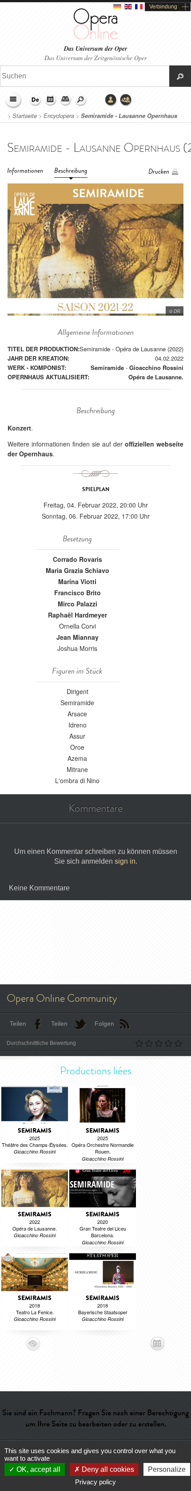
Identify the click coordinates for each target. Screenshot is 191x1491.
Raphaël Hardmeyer (77, 614)
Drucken (158, 171)
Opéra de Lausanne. (155, 377)
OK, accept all (37, 1469)
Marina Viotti (77, 581)
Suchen (81, 100)
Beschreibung (71, 170)
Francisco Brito (77, 592)
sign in (125, 861)
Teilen (18, 1023)
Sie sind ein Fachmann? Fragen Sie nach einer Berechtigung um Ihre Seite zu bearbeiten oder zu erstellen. (95, 1418)
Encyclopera (59, 116)
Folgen (104, 1023)
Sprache (35, 100)
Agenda (50, 100)
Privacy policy (95, 1482)
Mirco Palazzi (77, 603)
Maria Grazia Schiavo (77, 570)
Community (126, 100)
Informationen (25, 170)
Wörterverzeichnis (66, 100)
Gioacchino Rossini (156, 367)
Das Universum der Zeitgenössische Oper (95, 57)
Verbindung (163, 7)
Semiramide (107, 367)
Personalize (167, 1469)
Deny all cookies (107, 1469)
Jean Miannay (77, 637)
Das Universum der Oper (95, 49)
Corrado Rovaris (77, 559)
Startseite (24, 116)
